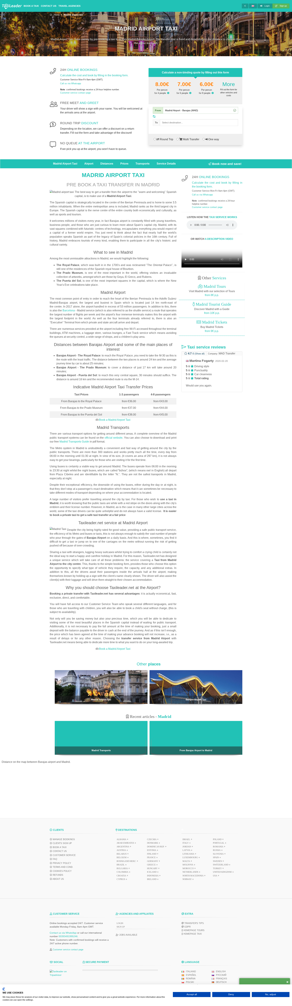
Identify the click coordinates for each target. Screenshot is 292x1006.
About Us (58, 879)
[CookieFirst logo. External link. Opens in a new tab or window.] (4, 989)
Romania (218, 847)
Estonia (151, 850)
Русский (221, 975)
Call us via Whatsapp (70, 83)
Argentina (123, 847)
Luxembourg (190, 857)
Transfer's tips (194, 923)
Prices (124, 163)
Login (267, 6)
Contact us (48, 6)
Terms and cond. (62, 867)
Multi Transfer (190, 139)
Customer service (64, 855)
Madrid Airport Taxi (65, 163)
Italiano (191, 971)
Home (57, 15)
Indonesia (153, 876)
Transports (143, 163)
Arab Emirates (125, 843)
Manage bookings (63, 839)
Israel (186, 839)
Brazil (121, 865)
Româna (191, 978)
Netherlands (190, 872)
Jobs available (127, 935)
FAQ (54, 859)
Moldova (187, 865)
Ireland (151, 879)
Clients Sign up (62, 843)
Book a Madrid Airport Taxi (114, 419)
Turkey (217, 868)
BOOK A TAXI (31, 6)
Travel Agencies (69, 6)
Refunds (57, 875)
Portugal (218, 843)
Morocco (188, 868)
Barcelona (69, 310)
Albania (121, 839)
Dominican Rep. (155, 847)
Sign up (283, 6)
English (221, 971)
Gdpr (187, 926)
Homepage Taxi (192, 934)
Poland (217, 839)
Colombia (122, 872)
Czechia (151, 839)
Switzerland (220, 865)
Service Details (166, 163)
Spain (216, 857)
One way (213, 139)
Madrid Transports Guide (74, 441)
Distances (106, 163)
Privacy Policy (61, 863)
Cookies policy (62, 871)
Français (221, 978)
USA (215, 876)
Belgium (122, 857)
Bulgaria (122, 868)
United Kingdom (222, 872)
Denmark (152, 843)
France (151, 857)
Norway (187, 879)
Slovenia (218, 854)
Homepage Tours (193, 930)
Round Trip (166, 139)
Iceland (151, 872)
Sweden (217, 861)
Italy (185, 843)
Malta (186, 861)
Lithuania (188, 854)
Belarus (122, 854)
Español (191, 975)
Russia (217, 850)
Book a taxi (59, 847)
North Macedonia (192, 876)
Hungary (152, 868)
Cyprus (121, 879)
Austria (121, 850)
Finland (151, 854)
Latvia (186, 850)
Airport (88, 163)
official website (114, 437)
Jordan (186, 847)
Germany (152, 861)
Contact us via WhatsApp (63, 932)
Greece (151, 865)
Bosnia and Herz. (126, 861)
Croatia (121, 876)
